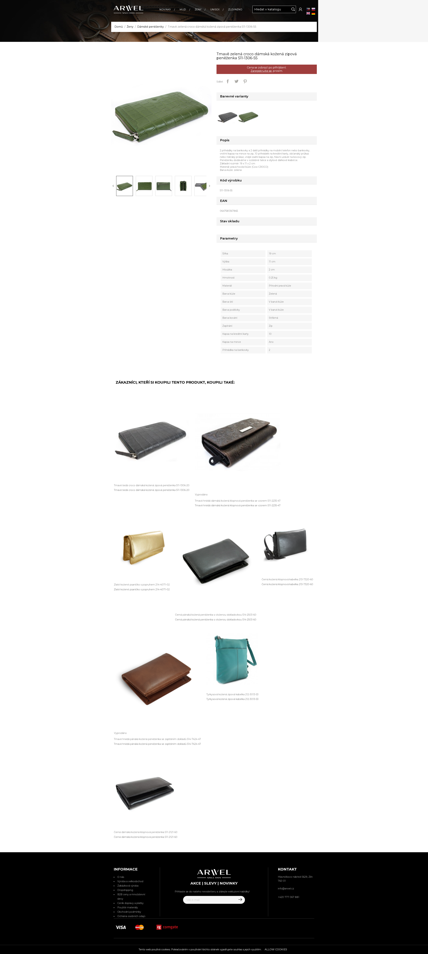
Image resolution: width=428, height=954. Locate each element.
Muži (183, 9)
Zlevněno (235, 9)
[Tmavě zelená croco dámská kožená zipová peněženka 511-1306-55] (249, 115)
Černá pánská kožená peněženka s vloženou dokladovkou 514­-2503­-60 (215, 619)
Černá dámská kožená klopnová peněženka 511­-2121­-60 (145, 837)
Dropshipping (125, 890)
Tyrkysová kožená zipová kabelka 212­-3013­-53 (232, 699)
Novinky (165, 9)
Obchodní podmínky (129, 911)
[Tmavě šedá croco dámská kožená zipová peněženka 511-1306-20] (228, 115)
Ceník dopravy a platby (130, 903)
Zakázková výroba (127, 885)
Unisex (215, 9)
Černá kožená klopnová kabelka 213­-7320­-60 (287, 584)
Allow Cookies (276, 949)
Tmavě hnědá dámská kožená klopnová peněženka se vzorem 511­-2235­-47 (238, 505)
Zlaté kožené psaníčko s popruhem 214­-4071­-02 (142, 589)
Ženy (198, 9)
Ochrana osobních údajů (131, 916)
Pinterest (245, 81)
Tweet (236, 81)
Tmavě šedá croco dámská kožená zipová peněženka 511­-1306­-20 (151, 490)
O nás (120, 877)
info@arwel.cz (286, 888)
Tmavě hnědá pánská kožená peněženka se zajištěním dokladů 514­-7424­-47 (157, 743)
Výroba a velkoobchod (130, 881)
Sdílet (227, 81)
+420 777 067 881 (288, 897)
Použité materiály (127, 907)
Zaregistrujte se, (261, 70)
